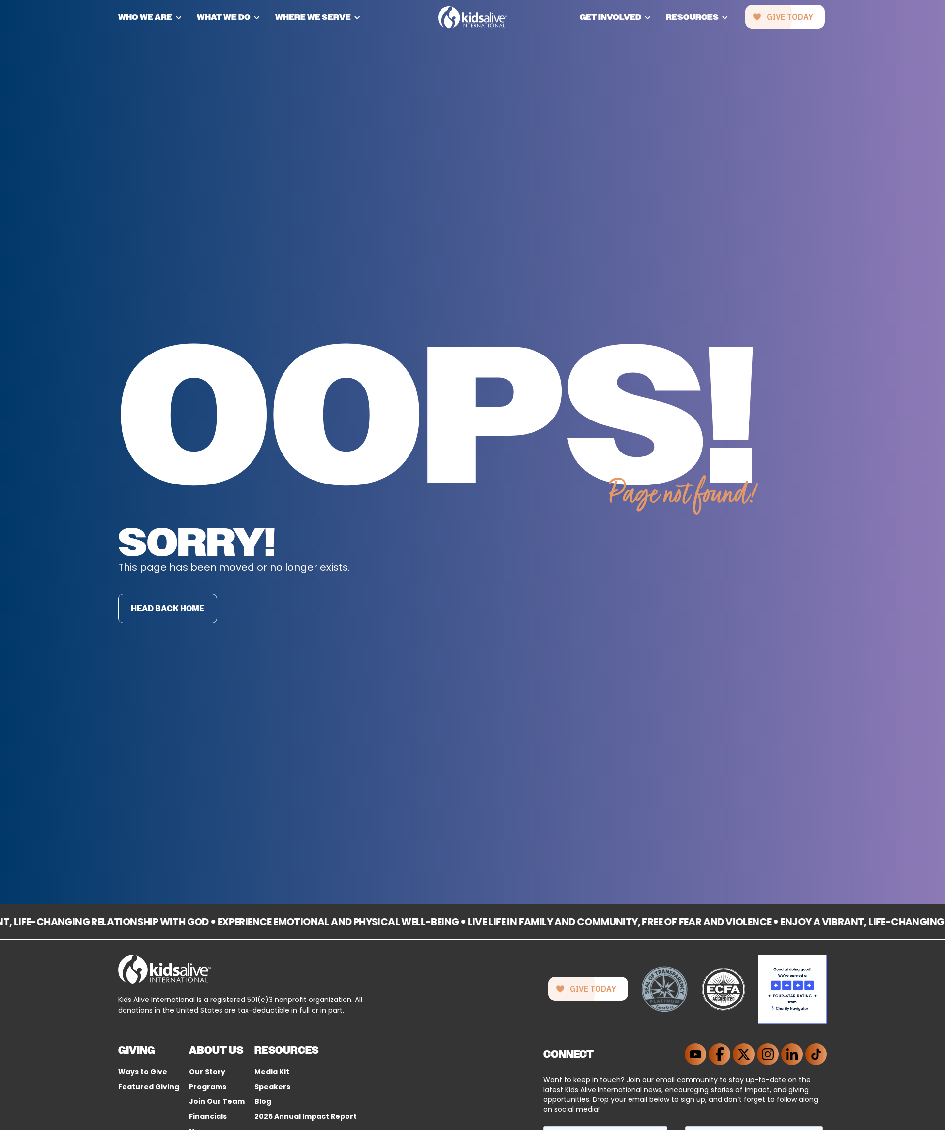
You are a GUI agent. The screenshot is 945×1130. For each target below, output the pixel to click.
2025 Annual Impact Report (305, 1116)
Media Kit (271, 1072)
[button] (157, 17)
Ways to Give (142, 1072)
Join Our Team (217, 1101)
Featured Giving (148, 1087)
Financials (208, 1116)
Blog (262, 1101)
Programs (207, 1087)
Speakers (272, 1087)
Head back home (167, 608)
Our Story (207, 1072)
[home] (472, 17)
